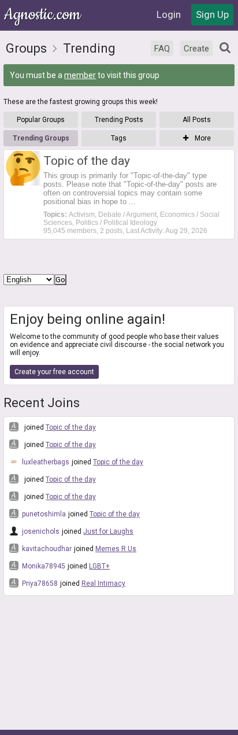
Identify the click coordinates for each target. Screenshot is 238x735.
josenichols (40, 531)
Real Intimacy (103, 583)
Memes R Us (115, 549)
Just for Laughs (108, 531)
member (80, 75)
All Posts (197, 120)
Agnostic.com (43, 14)
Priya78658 (39, 583)
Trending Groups (41, 138)
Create (196, 48)
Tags (119, 138)
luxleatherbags (44, 462)
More (202, 138)
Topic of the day (71, 427)
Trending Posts (119, 120)
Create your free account (54, 372)
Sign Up (212, 14)
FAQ (162, 48)
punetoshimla (43, 514)
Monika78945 (42, 566)
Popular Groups (41, 120)
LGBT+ (99, 566)
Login (169, 14)
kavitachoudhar (46, 549)
